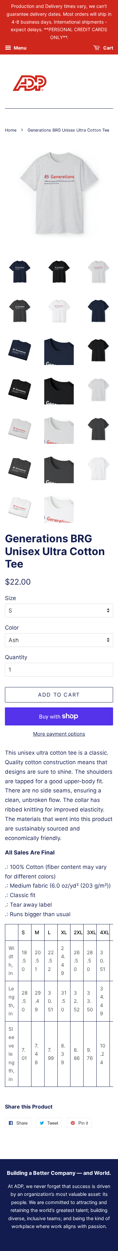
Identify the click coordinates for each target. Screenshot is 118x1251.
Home (10, 130)
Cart (107, 48)
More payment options (59, 734)
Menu (20, 48)
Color (12, 627)
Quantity (16, 657)
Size (10, 598)
